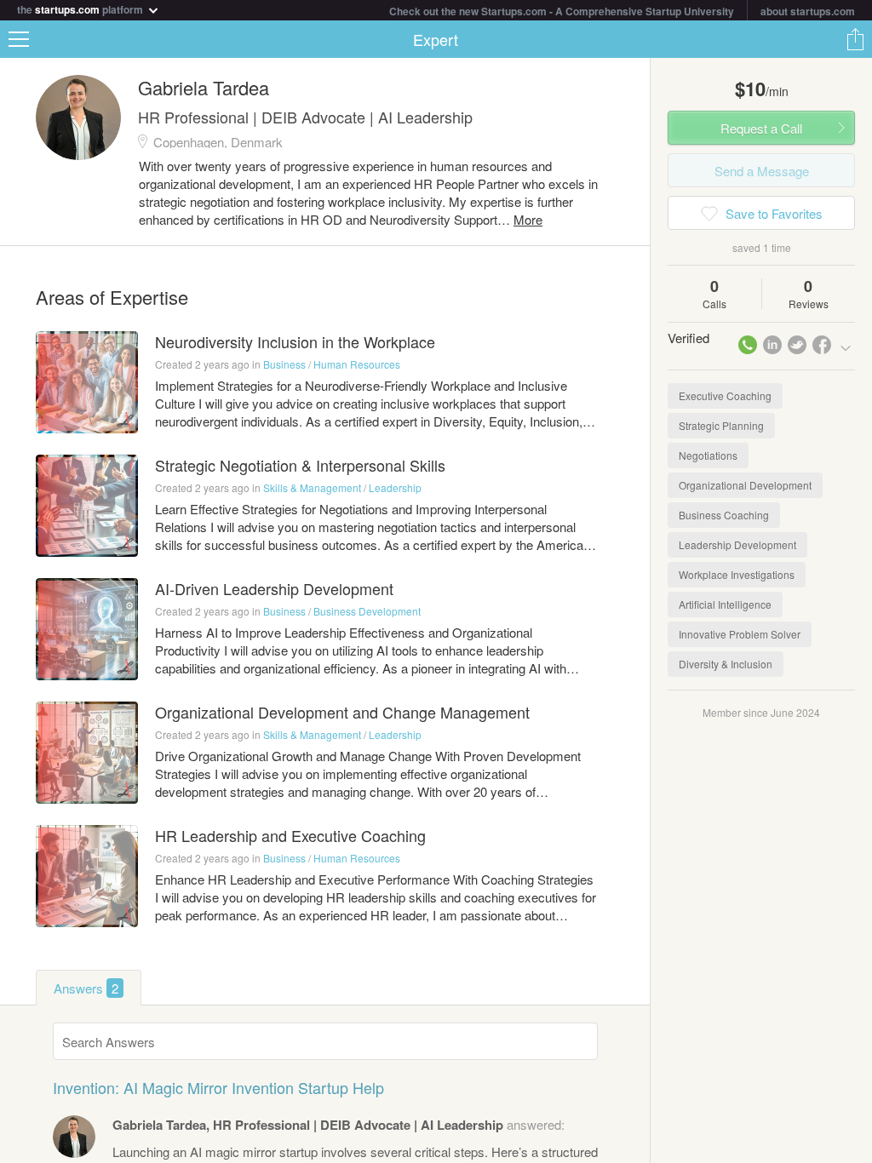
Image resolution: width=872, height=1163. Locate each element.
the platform (81, 8)
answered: (338, 1124)
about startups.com (807, 11)
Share (855, 39)
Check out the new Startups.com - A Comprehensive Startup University (561, 11)
